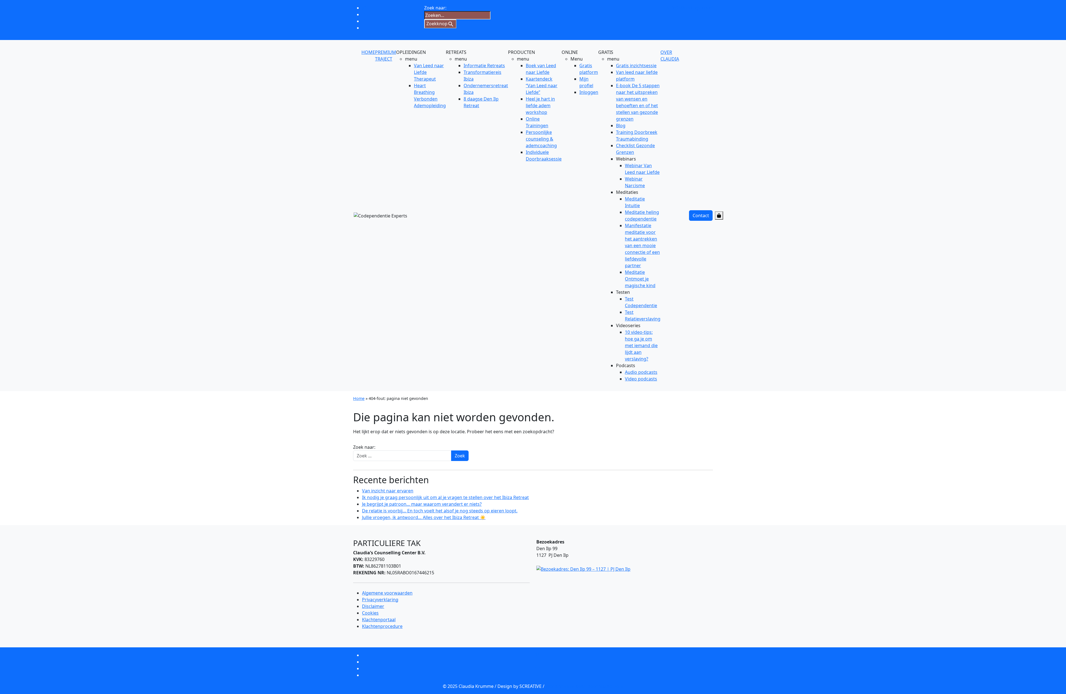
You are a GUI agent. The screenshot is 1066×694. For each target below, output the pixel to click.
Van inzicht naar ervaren (387, 491)
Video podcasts (641, 379)
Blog (620, 125)
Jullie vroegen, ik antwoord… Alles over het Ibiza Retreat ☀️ (424, 517)
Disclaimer (373, 606)
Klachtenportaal (379, 620)
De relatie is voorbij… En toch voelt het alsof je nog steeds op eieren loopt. (439, 511)
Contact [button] (701, 215)
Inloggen (588, 92)
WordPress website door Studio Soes (584, 686)
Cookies (370, 613)
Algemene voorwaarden (387, 593)
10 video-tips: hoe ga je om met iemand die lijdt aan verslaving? (641, 345)
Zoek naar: (364, 447)
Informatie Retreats (484, 65)
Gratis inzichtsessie (636, 65)
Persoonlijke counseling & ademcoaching (541, 139)
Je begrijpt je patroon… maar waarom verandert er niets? (422, 504)
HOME (368, 52)
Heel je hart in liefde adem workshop (540, 105)
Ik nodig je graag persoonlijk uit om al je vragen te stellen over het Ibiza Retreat (445, 497)
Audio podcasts (641, 372)
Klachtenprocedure (382, 626)
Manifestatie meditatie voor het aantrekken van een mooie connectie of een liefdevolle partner (642, 245)
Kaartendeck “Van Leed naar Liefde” (541, 85)
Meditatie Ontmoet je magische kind (640, 279)
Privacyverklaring (380, 600)
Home (358, 398)
